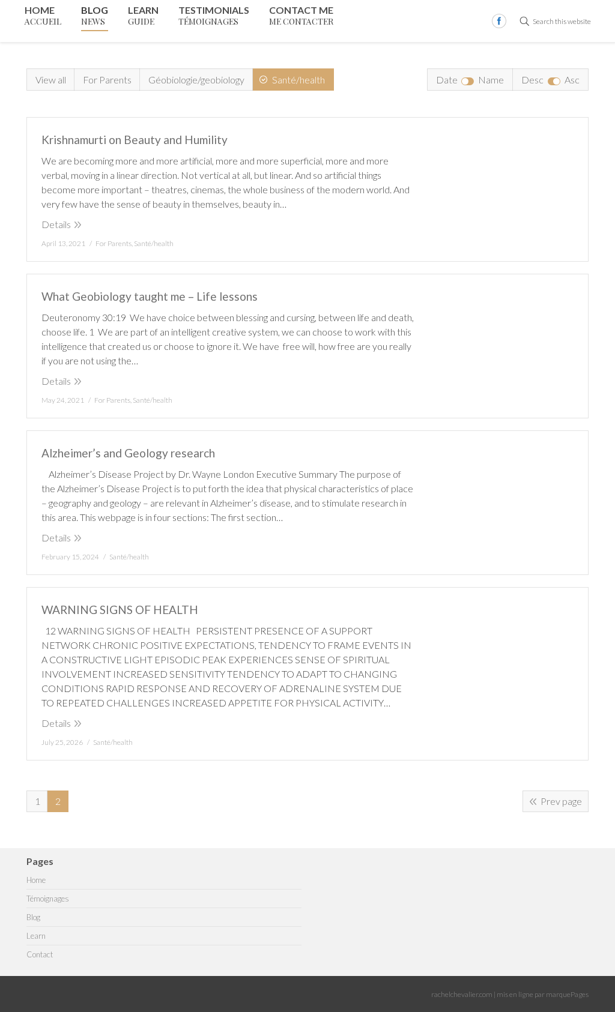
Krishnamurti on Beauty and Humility (134, 139)
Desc (532, 79)
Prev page (561, 801)
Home (36, 880)
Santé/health (298, 79)
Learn (36, 936)
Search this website (562, 21)
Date (447, 79)
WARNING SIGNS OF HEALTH (119, 609)
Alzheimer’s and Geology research (128, 453)
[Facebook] (499, 21)
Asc (572, 79)
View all (50, 79)
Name (491, 79)
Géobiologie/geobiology (196, 79)
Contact (39, 954)
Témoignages (47, 899)
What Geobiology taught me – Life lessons (149, 296)
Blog (33, 917)
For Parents (107, 79)
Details (56, 224)
